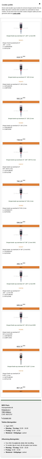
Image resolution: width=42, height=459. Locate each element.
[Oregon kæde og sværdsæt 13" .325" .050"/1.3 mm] (21, 152)
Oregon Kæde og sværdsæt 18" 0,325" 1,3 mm (21, 366)
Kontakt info (7, 418)
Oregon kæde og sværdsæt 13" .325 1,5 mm (21, 77)
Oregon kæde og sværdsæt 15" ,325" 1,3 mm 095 (21, 284)
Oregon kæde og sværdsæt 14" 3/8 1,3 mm (21, 201)
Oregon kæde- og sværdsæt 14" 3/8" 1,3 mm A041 (21, 242)
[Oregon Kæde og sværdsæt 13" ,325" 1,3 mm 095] (21, 28)
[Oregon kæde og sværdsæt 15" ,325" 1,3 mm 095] (21, 276)
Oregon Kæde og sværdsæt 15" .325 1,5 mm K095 (21, 325)
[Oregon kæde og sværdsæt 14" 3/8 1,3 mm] (21, 193)
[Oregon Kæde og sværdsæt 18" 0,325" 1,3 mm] (21, 358)
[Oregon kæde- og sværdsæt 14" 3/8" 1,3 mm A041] (21, 234)
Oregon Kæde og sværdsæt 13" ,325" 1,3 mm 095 (21, 36)
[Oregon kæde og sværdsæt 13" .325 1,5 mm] (21, 69)
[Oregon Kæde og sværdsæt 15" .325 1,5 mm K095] (21, 317)
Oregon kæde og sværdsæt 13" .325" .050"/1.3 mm (21, 160)
